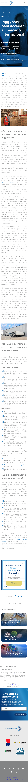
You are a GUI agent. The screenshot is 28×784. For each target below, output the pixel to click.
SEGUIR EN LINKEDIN (14, 583)
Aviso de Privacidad (11, 777)
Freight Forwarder (10, 53)
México (5, 48)
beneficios (15, 684)
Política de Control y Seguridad (14, 779)
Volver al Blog (8, 12)
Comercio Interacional (11, 42)
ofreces (15, 673)
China (16, 48)
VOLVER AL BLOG (15, 603)
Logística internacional (12, 59)
